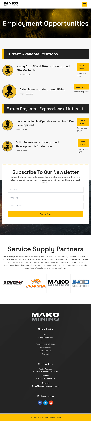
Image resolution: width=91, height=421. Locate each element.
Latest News (45, 347)
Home (45, 334)
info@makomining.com (45, 386)
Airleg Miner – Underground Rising (42, 89)
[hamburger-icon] (84, 4)
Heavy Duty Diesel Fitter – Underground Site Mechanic (43, 68)
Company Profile (46, 337)
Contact (45, 354)
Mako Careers (45, 351)
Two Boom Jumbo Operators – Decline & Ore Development (45, 123)
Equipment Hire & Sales (45, 344)
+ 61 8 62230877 (45, 378)
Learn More (81, 67)
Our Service (45, 341)
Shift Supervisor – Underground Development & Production (37, 144)
